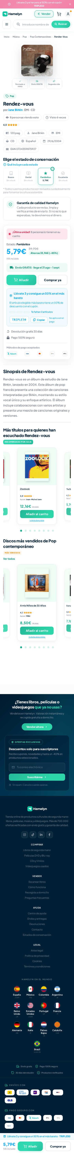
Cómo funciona (37, 887)
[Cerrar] (70, 4)
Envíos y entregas (37, 918)
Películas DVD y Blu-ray (37, 855)
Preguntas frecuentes (37, 897)
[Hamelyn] (12, 14)
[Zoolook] (36, 466)
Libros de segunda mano (37, 850)
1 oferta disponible (37, 520)
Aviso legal (37, 950)
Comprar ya (52, 280)
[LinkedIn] (41, 834)
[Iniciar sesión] (68, 14)
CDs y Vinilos (37, 860)
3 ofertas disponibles (37, 637)
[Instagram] (24, 834)
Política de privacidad (37, 955)
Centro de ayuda (37, 913)
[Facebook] (49, 834)
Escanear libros (37, 881)
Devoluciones (37, 924)
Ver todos (9, 558)
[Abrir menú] (6, 24)
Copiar (41, 319)
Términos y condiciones (37, 966)
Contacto (37, 929)
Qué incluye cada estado (22, 164)
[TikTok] (33, 834)
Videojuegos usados (37, 866)
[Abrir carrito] (59, 14)
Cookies (37, 961)
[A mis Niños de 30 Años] (36, 583)
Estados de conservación (37, 934)
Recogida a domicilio (37, 892)
